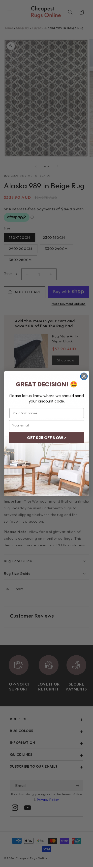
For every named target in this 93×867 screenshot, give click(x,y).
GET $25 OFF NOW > (46, 437)
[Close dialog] (84, 376)
